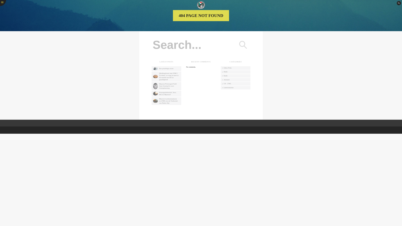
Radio (225, 76)
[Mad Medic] (201, 5)
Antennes (227, 80)
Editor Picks (228, 68)
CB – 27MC (227, 83)
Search (243, 45)
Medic (226, 72)
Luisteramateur (229, 87)
